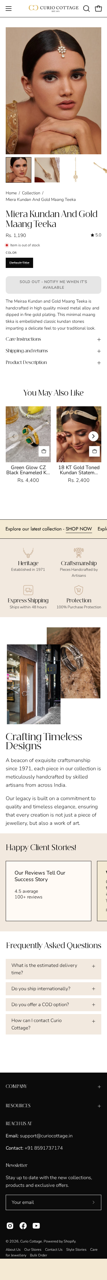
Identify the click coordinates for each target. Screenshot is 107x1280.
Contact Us (53, 1249)
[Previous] (14, 436)
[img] (96, 235)
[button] (86, 9)
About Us (13, 1249)
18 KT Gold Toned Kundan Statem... (79, 470)
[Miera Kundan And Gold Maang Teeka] (18, 170)
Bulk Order (38, 1255)
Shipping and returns (27, 351)
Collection (31, 193)
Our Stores (32, 1249)
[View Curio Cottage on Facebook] (23, 1225)
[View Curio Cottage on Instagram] (10, 1225)
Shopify (69, 1241)
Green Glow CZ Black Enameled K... (28, 470)
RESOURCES (18, 1106)
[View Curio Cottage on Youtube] (36, 1225)
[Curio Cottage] (53, 9)
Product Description (26, 363)
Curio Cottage (31, 1241)
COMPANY (16, 1087)
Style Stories (76, 1249)
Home (11, 193)
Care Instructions (23, 339)
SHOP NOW (92, 528)
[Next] (93, 436)
